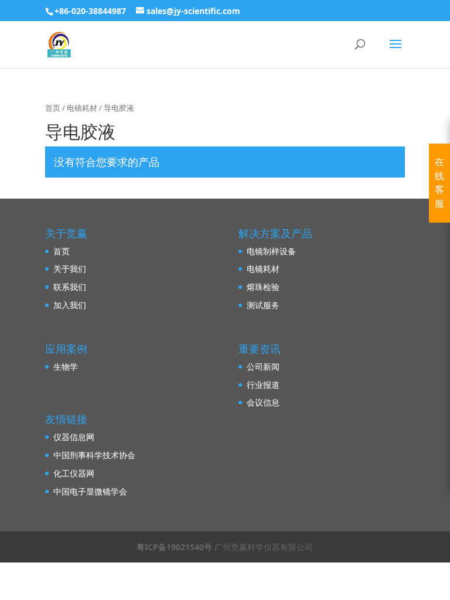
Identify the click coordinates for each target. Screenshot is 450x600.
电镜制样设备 (271, 251)
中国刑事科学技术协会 (94, 455)
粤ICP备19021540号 (174, 547)
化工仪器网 (73, 473)
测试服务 (263, 305)
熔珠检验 (263, 286)
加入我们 (69, 305)
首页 (52, 108)
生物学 (65, 366)
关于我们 (69, 268)
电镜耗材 (82, 108)
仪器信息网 (73, 436)
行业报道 (263, 384)
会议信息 (263, 402)
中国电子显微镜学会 (90, 491)
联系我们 (69, 286)
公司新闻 (263, 366)
